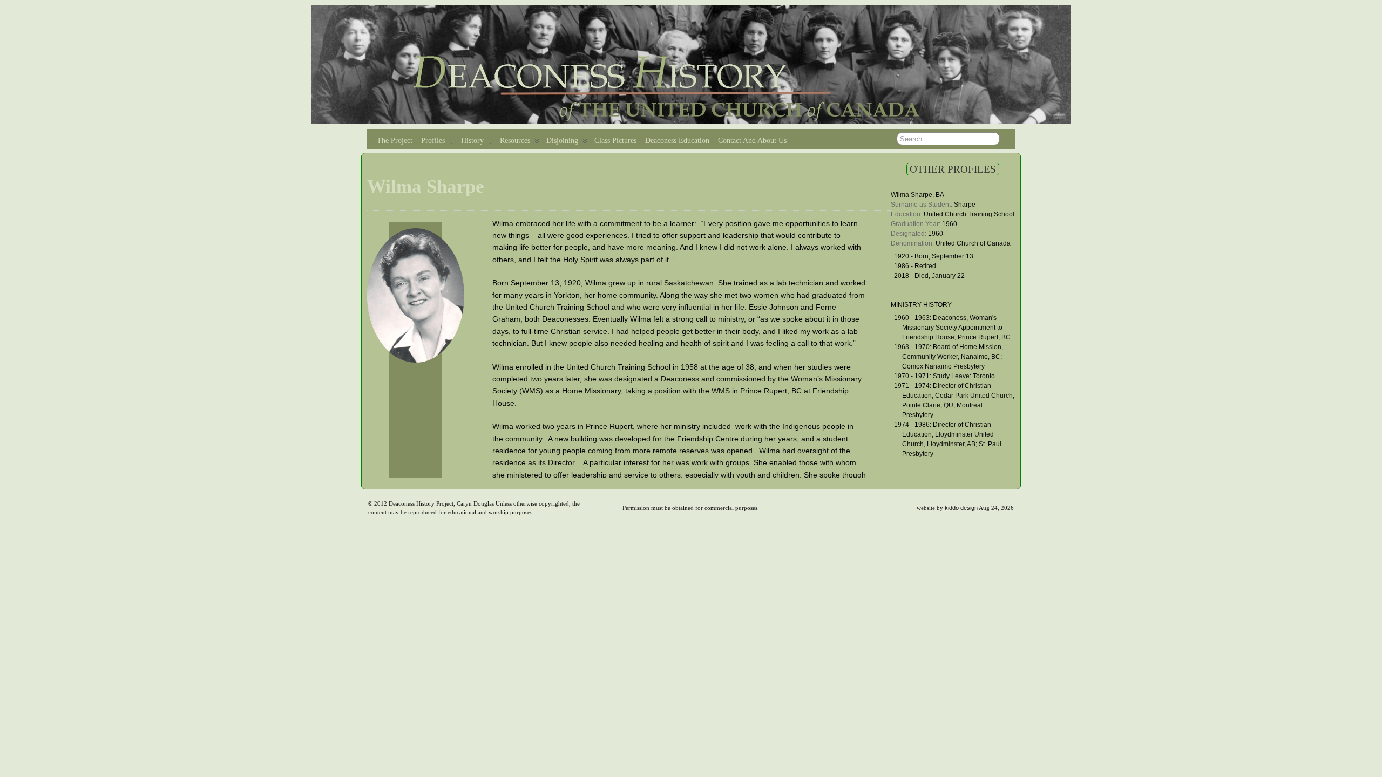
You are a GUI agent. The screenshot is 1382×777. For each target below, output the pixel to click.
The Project (394, 141)
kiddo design (961, 508)
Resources (515, 141)
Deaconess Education (677, 141)
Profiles (433, 141)
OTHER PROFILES (953, 169)
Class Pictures (615, 141)
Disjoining (562, 141)
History (472, 141)
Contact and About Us (752, 141)
